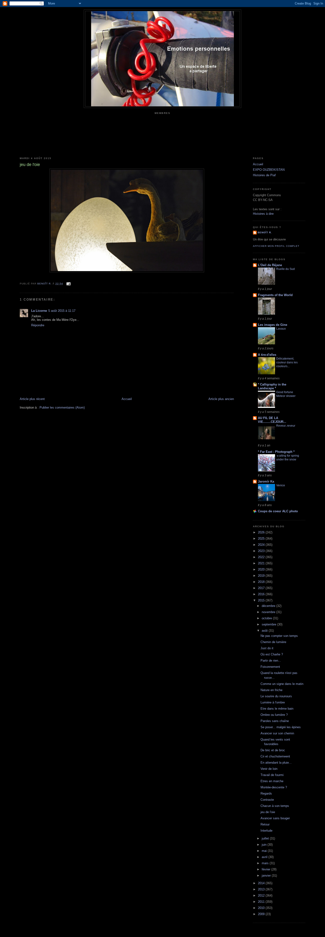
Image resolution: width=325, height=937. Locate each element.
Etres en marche (272, 781)
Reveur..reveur (285, 425)
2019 (262, 575)
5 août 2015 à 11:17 (61, 310)
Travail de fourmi (272, 775)
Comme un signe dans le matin (282, 684)
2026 (262, 532)
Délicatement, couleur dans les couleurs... (287, 362)
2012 (262, 895)
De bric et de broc (273, 750)
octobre (267, 618)
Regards (266, 793)
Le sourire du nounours (276, 696)
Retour (265, 824)
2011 (262, 901)
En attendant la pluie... (276, 762)
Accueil (127, 399)
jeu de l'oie (268, 812)
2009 (262, 914)
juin (264, 844)
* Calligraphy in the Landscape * (272, 386)
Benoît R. (265, 232)
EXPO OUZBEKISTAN (269, 169)
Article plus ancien (221, 399)
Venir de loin (269, 769)
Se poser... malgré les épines (281, 727)
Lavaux (281, 328)
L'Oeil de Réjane (270, 265)
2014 (262, 883)
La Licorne (39, 310)
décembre (269, 606)
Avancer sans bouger (275, 818)
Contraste (267, 799)
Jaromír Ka (266, 481)
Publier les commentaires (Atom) (62, 407)
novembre (269, 612)
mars (266, 863)
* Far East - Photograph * (276, 452)
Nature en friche (271, 690)
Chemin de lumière (273, 642)
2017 (262, 588)
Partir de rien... (271, 660)
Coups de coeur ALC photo (278, 511)
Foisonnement (270, 667)
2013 (262, 889)
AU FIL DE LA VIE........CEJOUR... (272, 420)
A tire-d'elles (267, 354)
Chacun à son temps (275, 806)
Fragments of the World (275, 295)
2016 (262, 594)
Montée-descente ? (274, 787)
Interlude (266, 830)
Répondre (37, 325)
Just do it (267, 648)
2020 (262, 569)
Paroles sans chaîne (275, 721)
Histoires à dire (263, 213)
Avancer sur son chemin (277, 733)
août (265, 630)
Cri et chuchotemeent (275, 756)
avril (265, 857)
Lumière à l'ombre (273, 702)
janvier (267, 875)
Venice (280, 485)
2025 (262, 538)
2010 (262, 908)
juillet (266, 838)
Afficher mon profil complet (276, 246)
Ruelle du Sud (285, 269)
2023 (262, 551)
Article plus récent (32, 399)
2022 (262, 557)
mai (265, 851)
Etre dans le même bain (277, 708)
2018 (262, 582)
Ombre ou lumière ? (274, 715)
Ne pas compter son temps (279, 636)
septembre (269, 624)
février (266, 869)
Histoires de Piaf (264, 175)
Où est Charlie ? (272, 654)
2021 (262, 563)
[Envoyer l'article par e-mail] (68, 283)
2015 (262, 600)
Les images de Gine (272, 325)
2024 (262, 545)
